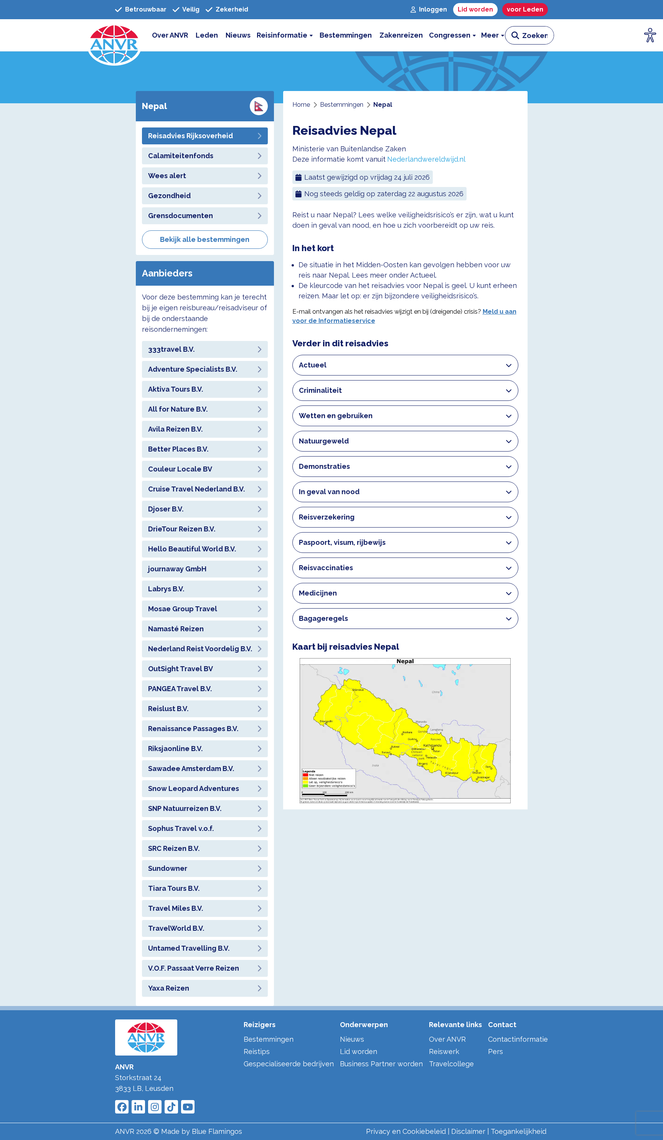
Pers (495, 1051)
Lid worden (358, 1051)
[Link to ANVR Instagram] (155, 1107)
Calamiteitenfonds (180, 156)
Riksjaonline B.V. (175, 749)
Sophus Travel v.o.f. (181, 828)
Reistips (257, 1051)
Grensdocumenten (180, 216)
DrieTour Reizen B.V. (181, 529)
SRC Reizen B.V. (174, 848)
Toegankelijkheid (518, 1131)
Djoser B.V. (165, 509)
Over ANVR (447, 1039)
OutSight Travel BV (180, 669)
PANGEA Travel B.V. (180, 689)
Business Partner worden (381, 1064)
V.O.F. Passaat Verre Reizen (193, 968)
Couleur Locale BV (180, 469)
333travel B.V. (171, 349)
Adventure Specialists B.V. (192, 369)
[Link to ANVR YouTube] (188, 1107)
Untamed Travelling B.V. (188, 948)
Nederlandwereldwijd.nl (426, 159)
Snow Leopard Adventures (193, 788)
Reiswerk (444, 1051)
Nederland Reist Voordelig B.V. (200, 649)
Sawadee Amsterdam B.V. (191, 768)
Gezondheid (169, 196)
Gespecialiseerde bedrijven (289, 1064)
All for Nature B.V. (178, 409)
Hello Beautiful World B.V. (192, 549)
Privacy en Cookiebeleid (406, 1131)
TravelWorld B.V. (176, 928)
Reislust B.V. (168, 709)
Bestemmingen (269, 1039)
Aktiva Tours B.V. (175, 389)
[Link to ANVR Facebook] (122, 1107)
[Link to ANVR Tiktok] (171, 1107)
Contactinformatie (518, 1039)
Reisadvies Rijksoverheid (190, 136)
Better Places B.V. (178, 449)
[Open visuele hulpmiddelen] (650, 35)
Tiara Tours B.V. (174, 888)
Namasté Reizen (176, 629)
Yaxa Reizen (168, 988)
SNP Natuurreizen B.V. (184, 808)
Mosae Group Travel (182, 609)
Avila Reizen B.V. (175, 429)
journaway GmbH (177, 569)
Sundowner (167, 868)
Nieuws (352, 1039)
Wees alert (167, 176)
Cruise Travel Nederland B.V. (196, 489)
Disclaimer (468, 1131)
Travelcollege (451, 1064)
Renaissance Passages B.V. (193, 729)
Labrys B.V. (166, 589)
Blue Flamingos (217, 1131)
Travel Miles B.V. (175, 908)
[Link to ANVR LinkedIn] (138, 1107)
